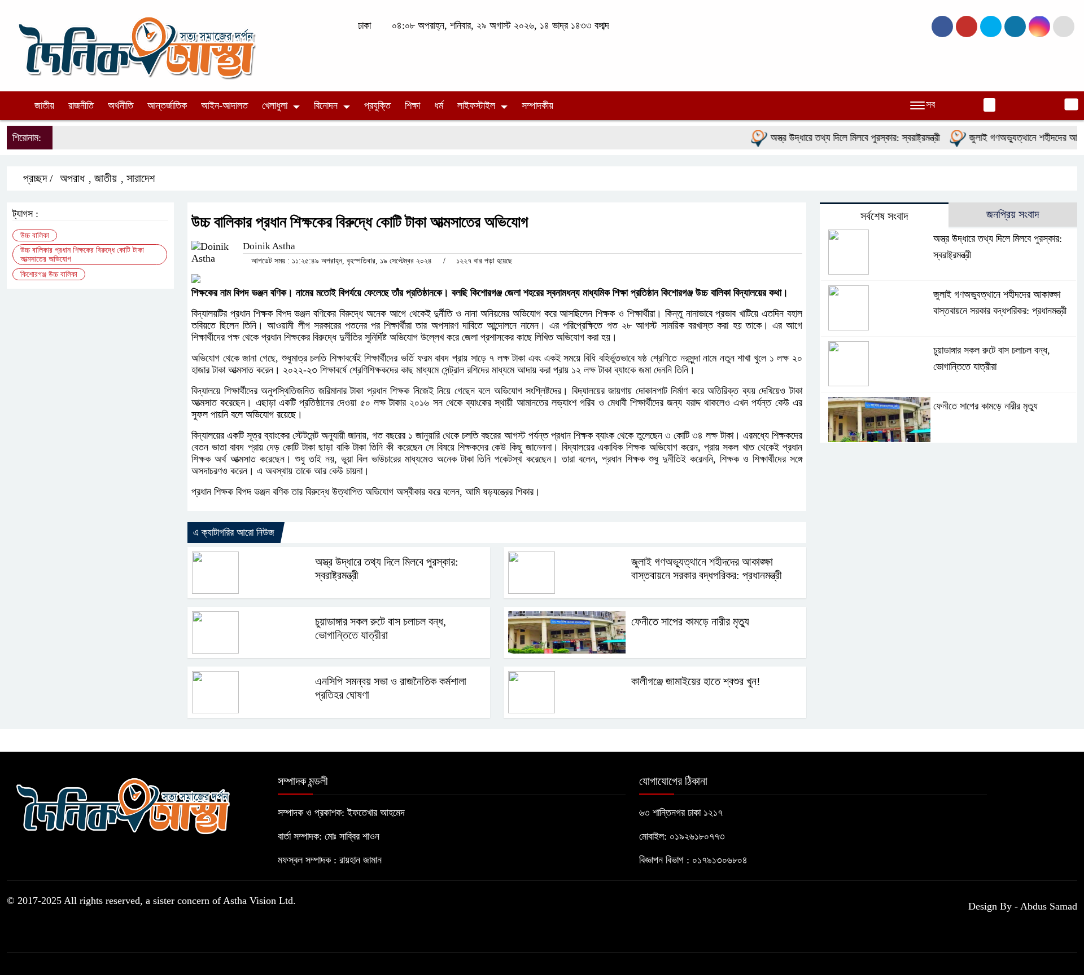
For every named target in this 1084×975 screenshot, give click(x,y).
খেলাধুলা (274, 105)
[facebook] (942, 26)
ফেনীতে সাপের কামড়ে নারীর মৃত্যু (690, 621)
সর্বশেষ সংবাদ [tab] (884, 216)
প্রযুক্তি (377, 105)
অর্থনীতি (120, 105)
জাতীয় (44, 105)
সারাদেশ (140, 178)
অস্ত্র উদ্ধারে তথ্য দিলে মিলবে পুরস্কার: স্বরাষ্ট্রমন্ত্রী (836, 137)
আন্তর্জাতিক (167, 105)
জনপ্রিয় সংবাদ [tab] (1012, 214)
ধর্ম (438, 105)
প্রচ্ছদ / (36, 178)
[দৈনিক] (135, 44)
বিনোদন (326, 105)
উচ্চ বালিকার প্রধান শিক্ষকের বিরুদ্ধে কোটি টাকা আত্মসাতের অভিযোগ (82, 254)
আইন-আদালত (224, 105)
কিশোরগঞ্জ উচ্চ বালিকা (48, 274)
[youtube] (1039, 26)
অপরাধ (72, 178)
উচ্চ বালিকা (34, 235)
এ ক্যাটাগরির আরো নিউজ (233, 532)
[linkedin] (1015, 26)
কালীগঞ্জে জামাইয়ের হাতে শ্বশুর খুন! (695, 681)
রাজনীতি (81, 105)
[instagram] (991, 26)
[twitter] (966, 26)
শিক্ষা (412, 105)
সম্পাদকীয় (537, 105)
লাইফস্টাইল (476, 105)
